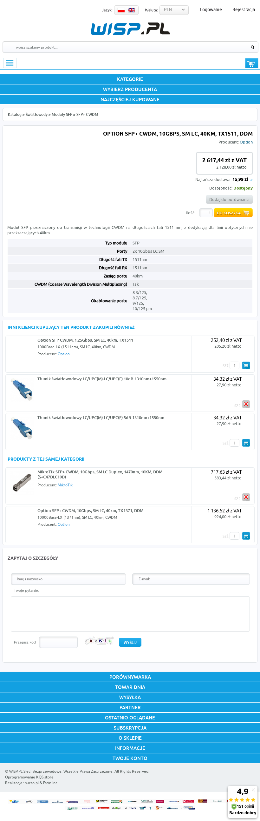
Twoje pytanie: (26, 590)
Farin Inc (50, 782)
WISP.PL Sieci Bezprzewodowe (35, 771)
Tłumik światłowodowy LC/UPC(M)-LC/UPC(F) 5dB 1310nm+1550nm (100, 417)
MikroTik (65, 485)
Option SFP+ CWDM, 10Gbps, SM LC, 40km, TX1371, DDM (90, 510)
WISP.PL (130, 28)
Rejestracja (243, 9)
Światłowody (37, 114)
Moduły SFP (62, 114)
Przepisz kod (25, 642)
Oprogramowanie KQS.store (29, 777)
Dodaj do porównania (229, 199)
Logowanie (211, 9)
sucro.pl (32, 782)
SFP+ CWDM (87, 114)
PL (121, 10)
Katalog (15, 114)
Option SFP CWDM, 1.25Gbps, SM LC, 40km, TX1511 (85, 340)
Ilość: (190, 212)
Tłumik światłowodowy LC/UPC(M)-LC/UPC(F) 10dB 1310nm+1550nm (101, 378)
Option (246, 141)
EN (131, 10)
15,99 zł (240, 180)
